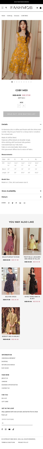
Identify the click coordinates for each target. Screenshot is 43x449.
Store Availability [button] (9, 191)
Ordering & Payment (8, 358)
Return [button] (4, 197)
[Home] (21, 7)
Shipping (5, 361)
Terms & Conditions (8, 442)
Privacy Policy (23, 442)
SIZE (21, 102)
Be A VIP (4, 398)
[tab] (21, 124)
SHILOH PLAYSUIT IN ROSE (11, 257)
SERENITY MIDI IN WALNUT (11, 336)
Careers (4, 381)
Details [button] (4, 124)
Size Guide (5, 368)
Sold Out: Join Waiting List (21, 114)
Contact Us (5, 388)
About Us (5, 378)
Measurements (7, 154)
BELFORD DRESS (10, 296)
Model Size (6, 179)
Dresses (16, 15)
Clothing (9, 15)
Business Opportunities (10, 384)
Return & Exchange (8, 364)
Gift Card (5, 401)
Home (3, 15)
